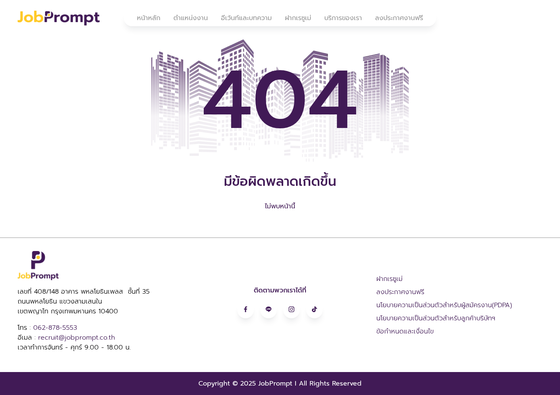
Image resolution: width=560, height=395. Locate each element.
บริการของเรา (343, 18)
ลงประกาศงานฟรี (399, 18)
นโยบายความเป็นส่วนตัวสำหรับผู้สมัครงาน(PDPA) (444, 305)
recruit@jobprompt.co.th (76, 337)
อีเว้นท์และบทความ (246, 18)
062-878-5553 (55, 328)
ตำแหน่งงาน (190, 18)
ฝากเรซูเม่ (298, 18)
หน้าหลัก (148, 18)
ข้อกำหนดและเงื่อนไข (405, 331)
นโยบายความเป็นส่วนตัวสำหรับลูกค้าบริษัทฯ (435, 318)
